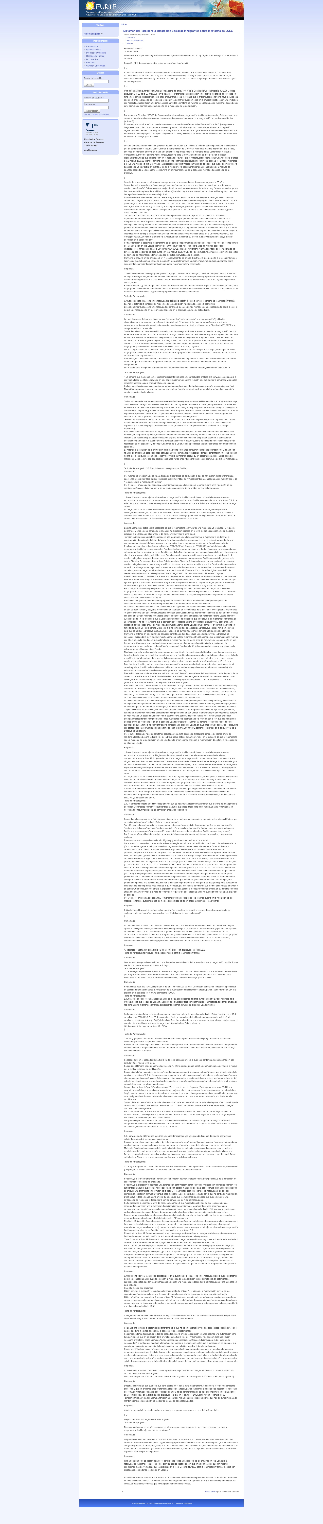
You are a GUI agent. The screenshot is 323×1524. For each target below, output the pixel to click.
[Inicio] (161, 16)
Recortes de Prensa (95, 55)
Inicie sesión (211, 1491)
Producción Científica (96, 52)
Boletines (90, 62)
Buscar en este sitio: (93, 78)
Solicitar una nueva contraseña (96, 114)
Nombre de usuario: (94, 97)
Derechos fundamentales (134, 40)
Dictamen (129, 43)
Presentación (92, 46)
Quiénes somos (93, 49)
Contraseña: (90, 104)
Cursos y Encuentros (95, 65)
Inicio (124, 24)
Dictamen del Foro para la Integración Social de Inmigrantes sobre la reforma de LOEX (178, 31)
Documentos (92, 59)
